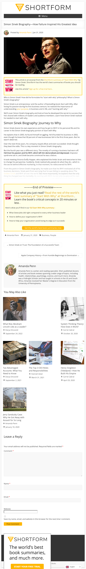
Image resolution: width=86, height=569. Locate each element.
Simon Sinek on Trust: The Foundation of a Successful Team (33, 245)
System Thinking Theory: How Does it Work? (72, 325)
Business (45, 235)
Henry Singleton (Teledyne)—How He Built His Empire (70, 370)
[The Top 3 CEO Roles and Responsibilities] (40, 342)
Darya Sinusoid (11, 330)
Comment (9, 451)
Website (7, 509)
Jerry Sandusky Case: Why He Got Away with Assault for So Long (13, 417)
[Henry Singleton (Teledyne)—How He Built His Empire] (72, 342)
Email (7, 497)
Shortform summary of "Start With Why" (61, 80)
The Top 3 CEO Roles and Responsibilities (38, 369)
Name (7, 483)
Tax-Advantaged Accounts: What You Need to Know (12, 370)
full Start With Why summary (42, 207)
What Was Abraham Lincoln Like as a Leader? (14, 325)
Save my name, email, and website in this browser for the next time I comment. (37, 519)
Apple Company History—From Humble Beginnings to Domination (50, 255)
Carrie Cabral (68, 330)
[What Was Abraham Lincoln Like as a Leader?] (14, 298)
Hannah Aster (37, 374)
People (53, 235)
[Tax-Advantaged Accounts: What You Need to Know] (14, 342)
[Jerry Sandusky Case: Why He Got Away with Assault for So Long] (14, 389)
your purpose (22, 109)
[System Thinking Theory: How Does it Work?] (72, 298)
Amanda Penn (25, 32)
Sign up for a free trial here (40, 89)
